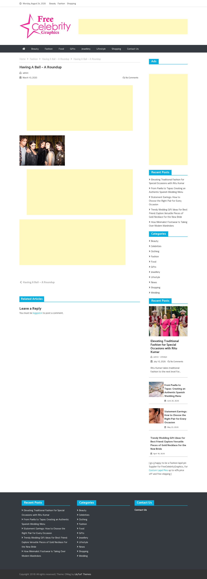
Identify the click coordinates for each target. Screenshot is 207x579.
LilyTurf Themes (83, 574)
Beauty (52, 3)
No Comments (132, 77)
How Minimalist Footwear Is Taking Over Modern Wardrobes (168, 223)
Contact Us (133, 49)
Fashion (61, 3)
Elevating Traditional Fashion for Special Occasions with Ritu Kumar (166, 181)
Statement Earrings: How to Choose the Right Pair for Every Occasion (165, 200)
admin (25, 72)
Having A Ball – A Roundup (39, 282)
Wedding (155, 292)
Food (61, 49)
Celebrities (156, 246)
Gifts (72, 49)
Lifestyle (101, 49)
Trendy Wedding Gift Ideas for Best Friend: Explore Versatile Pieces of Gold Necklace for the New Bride (168, 213)
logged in (37, 313)
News (154, 282)
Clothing (155, 251)
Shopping (71, 3)
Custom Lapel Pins (158, 470)
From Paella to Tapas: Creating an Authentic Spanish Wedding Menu (167, 190)
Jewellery (85, 49)
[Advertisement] (133, 26)
